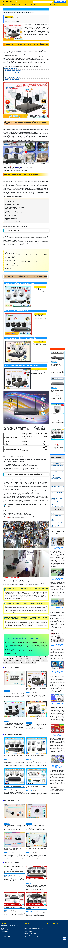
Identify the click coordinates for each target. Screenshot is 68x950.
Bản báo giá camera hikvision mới (57, 466)
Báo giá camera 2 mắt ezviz (56, 480)
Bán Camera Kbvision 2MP (34, 9)
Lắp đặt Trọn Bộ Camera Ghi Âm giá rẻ (56, 512)
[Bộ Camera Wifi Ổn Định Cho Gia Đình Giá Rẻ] (26, 151)
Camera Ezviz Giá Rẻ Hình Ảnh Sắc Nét (57, 493)
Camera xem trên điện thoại (6, 939)
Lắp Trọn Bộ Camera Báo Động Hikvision (57, 520)
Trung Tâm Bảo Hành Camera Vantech (57, 548)
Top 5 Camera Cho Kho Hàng (57, 463)
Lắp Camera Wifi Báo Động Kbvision (56, 499)
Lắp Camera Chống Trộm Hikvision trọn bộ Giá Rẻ (56, 526)
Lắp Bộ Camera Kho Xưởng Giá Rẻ (12, 719)
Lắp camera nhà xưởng (5, 938)
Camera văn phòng (4, 933)
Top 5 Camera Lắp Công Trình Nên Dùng (57, 472)
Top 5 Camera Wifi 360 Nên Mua (57, 469)
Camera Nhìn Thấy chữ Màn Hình (56, 460)
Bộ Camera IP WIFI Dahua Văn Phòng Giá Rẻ (14, 786)
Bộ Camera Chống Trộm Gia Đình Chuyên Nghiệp (14, 660)
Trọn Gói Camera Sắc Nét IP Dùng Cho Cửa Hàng (19, 283)
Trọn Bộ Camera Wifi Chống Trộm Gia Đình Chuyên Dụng (21, 338)
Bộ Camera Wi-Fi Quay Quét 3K (33, 881)
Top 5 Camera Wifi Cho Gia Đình (57, 490)
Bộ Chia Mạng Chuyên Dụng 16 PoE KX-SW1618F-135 (57, 365)
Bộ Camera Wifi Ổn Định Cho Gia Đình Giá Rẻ (18, 12)
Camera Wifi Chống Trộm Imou (57, 506)
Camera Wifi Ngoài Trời (55, 495)
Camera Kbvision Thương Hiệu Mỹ (40, 658)
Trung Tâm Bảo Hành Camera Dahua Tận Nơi (57, 645)
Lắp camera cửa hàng (5, 936)
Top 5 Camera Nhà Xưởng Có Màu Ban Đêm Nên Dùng (57, 478)
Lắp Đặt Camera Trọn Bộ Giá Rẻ (57, 672)
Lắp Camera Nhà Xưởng (9, 9)
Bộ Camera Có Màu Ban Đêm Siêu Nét (13, 907)
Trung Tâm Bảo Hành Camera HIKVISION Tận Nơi (57, 609)
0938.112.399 (60, 2)
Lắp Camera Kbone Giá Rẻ (57, 704)
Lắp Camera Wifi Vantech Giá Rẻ (57, 504)
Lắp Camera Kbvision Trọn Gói (21, 9)
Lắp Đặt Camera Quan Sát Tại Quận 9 (17, 656)
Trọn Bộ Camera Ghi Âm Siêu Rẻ (33, 660)
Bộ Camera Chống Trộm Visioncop (56, 516)
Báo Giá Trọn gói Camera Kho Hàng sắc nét (17, 310)
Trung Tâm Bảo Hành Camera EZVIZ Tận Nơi (57, 579)
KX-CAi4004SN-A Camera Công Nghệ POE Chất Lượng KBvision (35, 820)
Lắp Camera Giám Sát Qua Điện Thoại (23, 658)
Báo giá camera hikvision (56, 475)
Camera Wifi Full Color (55, 501)
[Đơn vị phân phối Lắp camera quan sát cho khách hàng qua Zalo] (64, 938)
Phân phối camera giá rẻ (9, 2)
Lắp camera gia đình (5, 934)
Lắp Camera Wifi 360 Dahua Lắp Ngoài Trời (57, 487)
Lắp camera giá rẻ (4, 931)
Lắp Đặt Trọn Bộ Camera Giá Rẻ (57, 735)
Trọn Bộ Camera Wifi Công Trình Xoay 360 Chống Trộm (21, 365)
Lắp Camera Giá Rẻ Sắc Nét (56, 522)
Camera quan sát (4, 929)
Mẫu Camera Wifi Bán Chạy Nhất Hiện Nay (35, 656)
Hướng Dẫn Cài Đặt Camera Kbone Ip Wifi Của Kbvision (57, 766)
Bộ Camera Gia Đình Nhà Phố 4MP (28, 662)
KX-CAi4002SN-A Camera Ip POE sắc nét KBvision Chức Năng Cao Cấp (13, 849)
